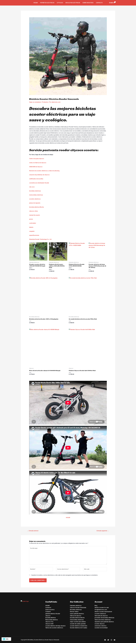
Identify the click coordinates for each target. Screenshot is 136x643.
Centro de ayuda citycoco (36, 158)
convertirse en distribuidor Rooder (39, 183)
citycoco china (33, 211)
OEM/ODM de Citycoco (35, 166)
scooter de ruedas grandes (78, 623)
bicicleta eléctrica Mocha (36, 207)
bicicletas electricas (35, 191)
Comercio (48, 607)
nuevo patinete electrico (77, 613)
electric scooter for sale (102, 607)
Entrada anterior (32, 530)
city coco (32, 187)
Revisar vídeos (74, 611)
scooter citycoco (100, 623)
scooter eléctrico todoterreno (78, 626)
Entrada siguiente (103, 530)
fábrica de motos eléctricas (103, 619)
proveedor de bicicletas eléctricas (104, 617)
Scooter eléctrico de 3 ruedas (78, 627)
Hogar (36, 2)
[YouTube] (114, 640)
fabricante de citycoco (101, 615)
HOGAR (68, 517)
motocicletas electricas (36, 195)
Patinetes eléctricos (47, 2)
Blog (96, 605)
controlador (32, 223)
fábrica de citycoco (75, 615)
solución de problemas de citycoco (39, 175)
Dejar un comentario (35, 102)
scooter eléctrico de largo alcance (55, 626)
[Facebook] (105, 640)
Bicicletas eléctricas (73, 2)
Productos (45, 102)
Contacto (99, 2)
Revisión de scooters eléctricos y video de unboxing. (44, 170)
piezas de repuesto (34, 203)
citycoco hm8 (49, 623)
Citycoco (60, 2)
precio (31, 219)
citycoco (47, 615)
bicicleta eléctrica (50, 617)
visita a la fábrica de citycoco (37, 162)
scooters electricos (35, 199)
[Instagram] (111, 640)
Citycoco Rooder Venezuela (78, 607)
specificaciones (34, 235)
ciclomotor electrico (100, 626)
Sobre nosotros (88, 2)
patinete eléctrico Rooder (52, 613)
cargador (32, 231)
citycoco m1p (49, 621)
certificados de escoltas (36, 179)
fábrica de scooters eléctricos (54, 627)
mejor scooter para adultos (78, 621)
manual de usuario (34, 215)
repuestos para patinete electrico (104, 621)
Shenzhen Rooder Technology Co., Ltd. (40, 239)
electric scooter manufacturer (103, 611)
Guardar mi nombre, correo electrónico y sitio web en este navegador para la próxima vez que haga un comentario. (64, 575)
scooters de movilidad (101, 627)
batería (31, 227)
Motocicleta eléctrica (51, 619)
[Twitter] (108, 640)
